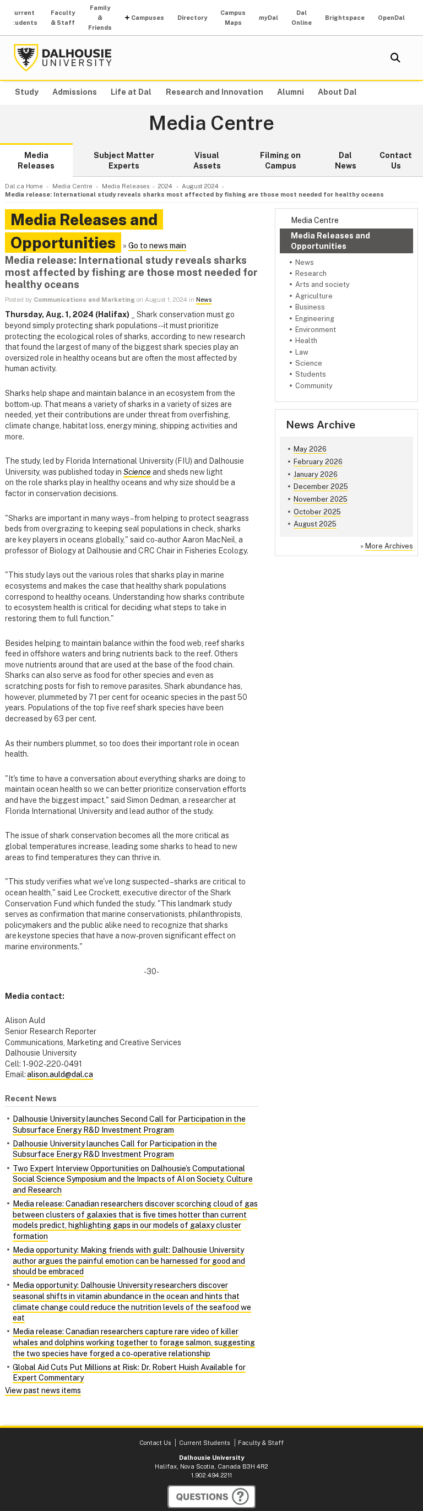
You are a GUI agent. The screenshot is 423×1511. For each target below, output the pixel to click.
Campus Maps (233, 17)
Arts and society (322, 284)
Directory (192, 17)
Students (310, 374)
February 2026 (318, 462)
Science (308, 363)
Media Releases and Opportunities (330, 240)
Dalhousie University (63, 58)
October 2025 (317, 512)
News (304, 262)
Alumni (290, 92)
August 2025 (315, 524)
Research (311, 273)
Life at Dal (131, 92)
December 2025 (321, 486)
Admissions (74, 92)
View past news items (43, 1390)
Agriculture (314, 296)
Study (27, 92)
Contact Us (395, 161)
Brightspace (345, 17)
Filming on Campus (280, 161)
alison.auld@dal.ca (60, 1074)
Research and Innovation (214, 92)
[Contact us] (211, 1496)
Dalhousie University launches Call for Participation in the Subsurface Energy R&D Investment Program (115, 1149)
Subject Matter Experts (124, 161)
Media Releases (36, 161)
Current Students (22, 17)
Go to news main (157, 245)
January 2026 (316, 474)
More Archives (389, 546)
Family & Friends (100, 17)
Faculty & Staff (63, 17)
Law (301, 352)
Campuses (147, 17)
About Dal (337, 92)
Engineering (314, 318)
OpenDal (391, 17)
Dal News (345, 161)
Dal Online (301, 17)
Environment (315, 329)
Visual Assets (207, 161)
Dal (268, 17)
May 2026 (310, 449)
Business (310, 307)
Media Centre (211, 123)
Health (306, 340)
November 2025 (321, 499)
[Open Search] (395, 58)
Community (314, 386)
